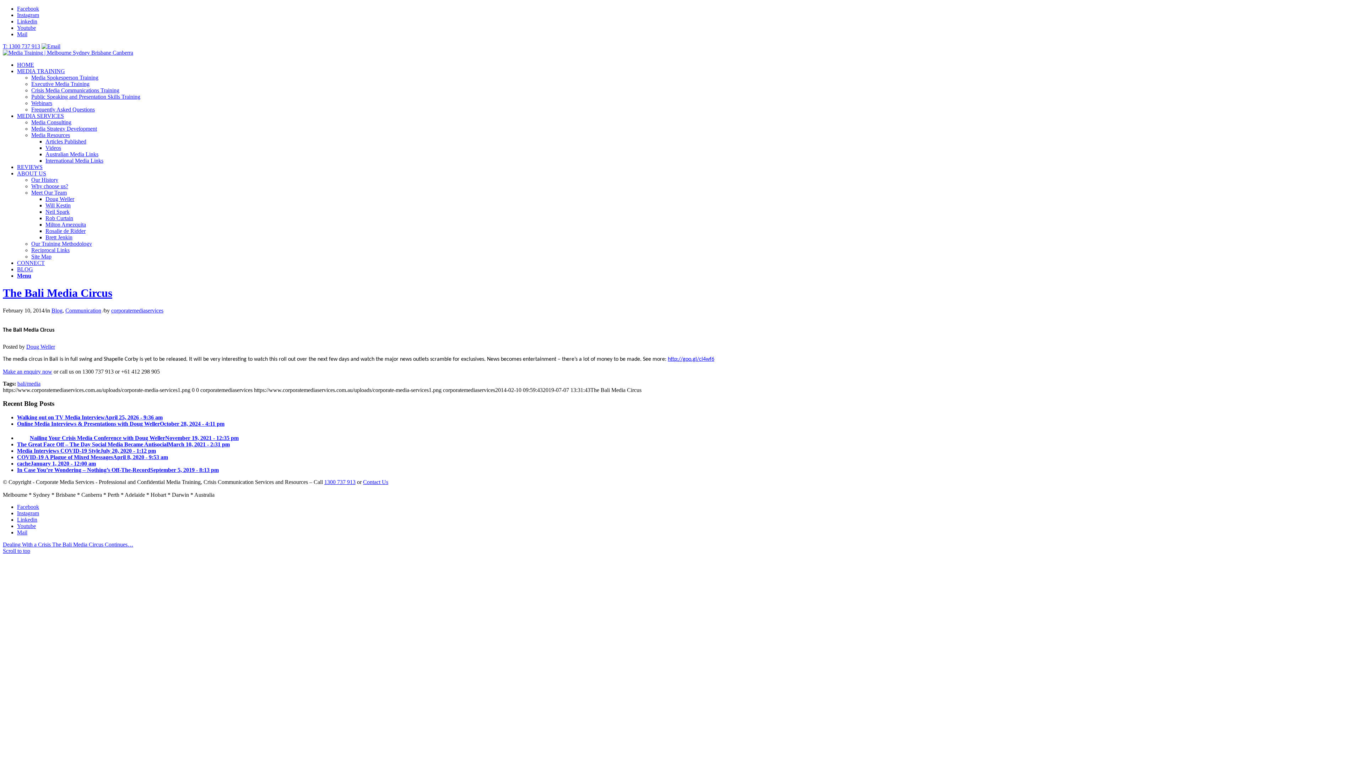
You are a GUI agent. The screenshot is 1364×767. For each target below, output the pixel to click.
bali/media (28, 384)
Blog (57, 311)
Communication (83, 311)
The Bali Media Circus (57, 293)
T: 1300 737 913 (21, 46)
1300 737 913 (340, 482)
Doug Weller (40, 347)
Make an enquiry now (27, 372)
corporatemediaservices (137, 311)
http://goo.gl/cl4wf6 (691, 359)
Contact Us (375, 482)
